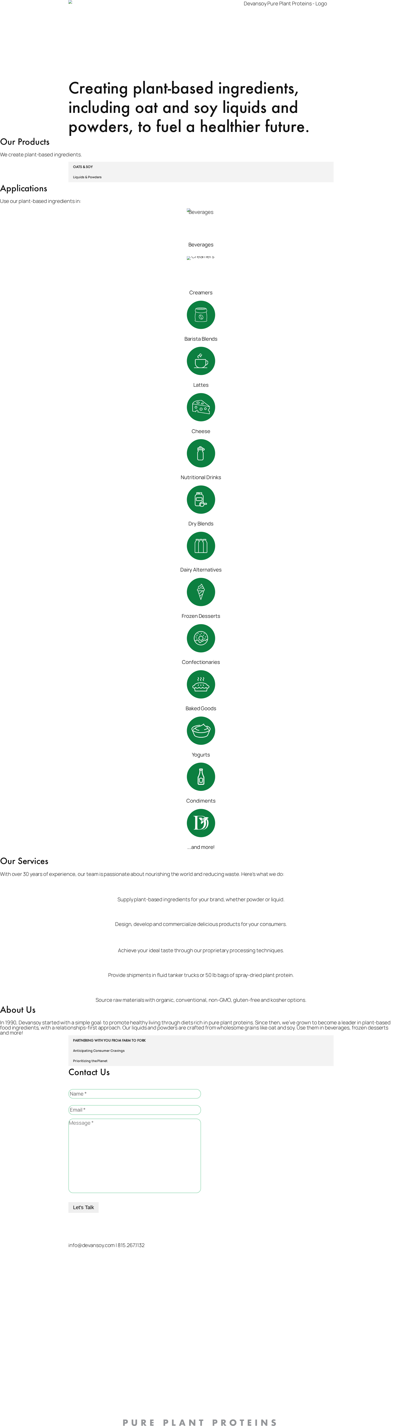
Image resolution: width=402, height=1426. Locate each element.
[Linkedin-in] (87, 1229)
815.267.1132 (131, 1245)
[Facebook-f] (99, 1229)
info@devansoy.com (91, 1245)
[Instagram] (74, 1229)
